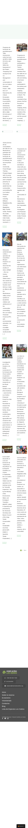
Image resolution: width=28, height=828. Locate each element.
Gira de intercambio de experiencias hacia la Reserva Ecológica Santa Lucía (21, 250)
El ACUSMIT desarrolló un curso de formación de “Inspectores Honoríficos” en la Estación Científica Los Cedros (7, 464)
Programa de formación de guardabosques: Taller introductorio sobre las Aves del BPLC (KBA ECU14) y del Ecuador (7, 55)
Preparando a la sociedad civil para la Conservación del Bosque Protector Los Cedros (22, 154)
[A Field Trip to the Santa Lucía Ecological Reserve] (21, 236)
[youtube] (5, 718)
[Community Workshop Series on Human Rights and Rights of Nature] (21, 450)
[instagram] (8, 718)
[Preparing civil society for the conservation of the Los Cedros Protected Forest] (22, 138)
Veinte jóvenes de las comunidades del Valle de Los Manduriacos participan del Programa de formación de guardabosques (7, 150)
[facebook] (2, 718)
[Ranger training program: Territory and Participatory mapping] (22, 48)
